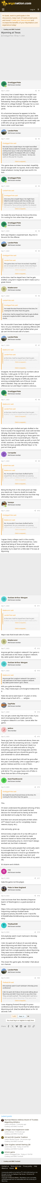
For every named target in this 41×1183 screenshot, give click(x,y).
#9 (39, 461)
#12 (38, 648)
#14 (38, 712)
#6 (39, 296)
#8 (39, 400)
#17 (38, 878)
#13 (38, 671)
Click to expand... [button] (20, 161)
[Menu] (3, 9)
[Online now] (5, 86)
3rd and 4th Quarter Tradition (16, 1137)
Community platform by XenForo (20, 1172)
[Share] (35, 90)
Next (21, 1016)
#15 (38, 737)
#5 (39, 251)
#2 (39, 139)
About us (5, 1168)
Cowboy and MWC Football (14, 1126)
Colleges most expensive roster (17, 1129)
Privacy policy (27, 1166)
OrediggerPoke (8, 36)
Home (11, 1168)
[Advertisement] (20, 58)
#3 (39, 186)
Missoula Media (14, 1177)
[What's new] (38, 9)
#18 (38, 896)
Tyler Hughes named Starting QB (17, 1144)
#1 (39, 91)
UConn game (10, 1152)
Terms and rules (16, 1166)
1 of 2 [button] (14, 1016)
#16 (38, 787)
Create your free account (21, 20)
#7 (39, 345)
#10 (38, 511)
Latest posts (6, 1116)
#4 (39, 231)
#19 (38, 932)
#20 (38, 978)
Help (35, 1166)
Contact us (5, 1166)
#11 (38, 606)
